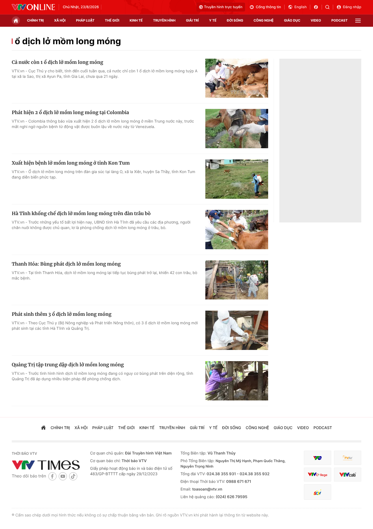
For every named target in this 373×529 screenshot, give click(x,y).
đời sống (235, 20)
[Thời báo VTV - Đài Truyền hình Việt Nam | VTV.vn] (33, 7)
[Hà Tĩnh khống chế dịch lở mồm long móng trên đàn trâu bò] (236, 229)
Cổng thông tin (268, 7)
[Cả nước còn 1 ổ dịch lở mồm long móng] (236, 78)
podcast (339, 20)
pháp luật (85, 20)
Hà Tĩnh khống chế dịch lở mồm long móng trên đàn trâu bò (81, 213)
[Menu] (358, 20)
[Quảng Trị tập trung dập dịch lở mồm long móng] (236, 380)
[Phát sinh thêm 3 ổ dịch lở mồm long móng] (236, 330)
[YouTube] (63, 476)
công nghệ (264, 20)
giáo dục (292, 20)
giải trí (192, 20)
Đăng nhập (352, 7)
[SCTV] (317, 492)
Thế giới (112, 20)
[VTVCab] (347, 475)
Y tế (213, 20)
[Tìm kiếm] (329, 7)
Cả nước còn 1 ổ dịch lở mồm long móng (57, 62)
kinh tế (136, 20)
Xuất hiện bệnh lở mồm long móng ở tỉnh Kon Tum (71, 163)
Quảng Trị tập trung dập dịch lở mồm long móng (68, 365)
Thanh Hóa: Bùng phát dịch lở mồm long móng (66, 264)
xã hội (60, 20)
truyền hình (164, 20)
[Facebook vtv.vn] (317, 7)
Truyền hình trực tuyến (223, 7)
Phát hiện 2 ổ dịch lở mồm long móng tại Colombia (70, 112)
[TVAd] (347, 458)
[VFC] (317, 458)
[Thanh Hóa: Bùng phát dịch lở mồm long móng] (236, 280)
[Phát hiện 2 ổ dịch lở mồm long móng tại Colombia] (236, 128)
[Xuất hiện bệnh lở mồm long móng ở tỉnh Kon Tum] (236, 179)
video (316, 20)
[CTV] (317, 475)
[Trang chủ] (16, 20)
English (300, 7)
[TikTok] (73, 476)
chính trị (35, 20)
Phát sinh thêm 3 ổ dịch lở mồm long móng (61, 314)
